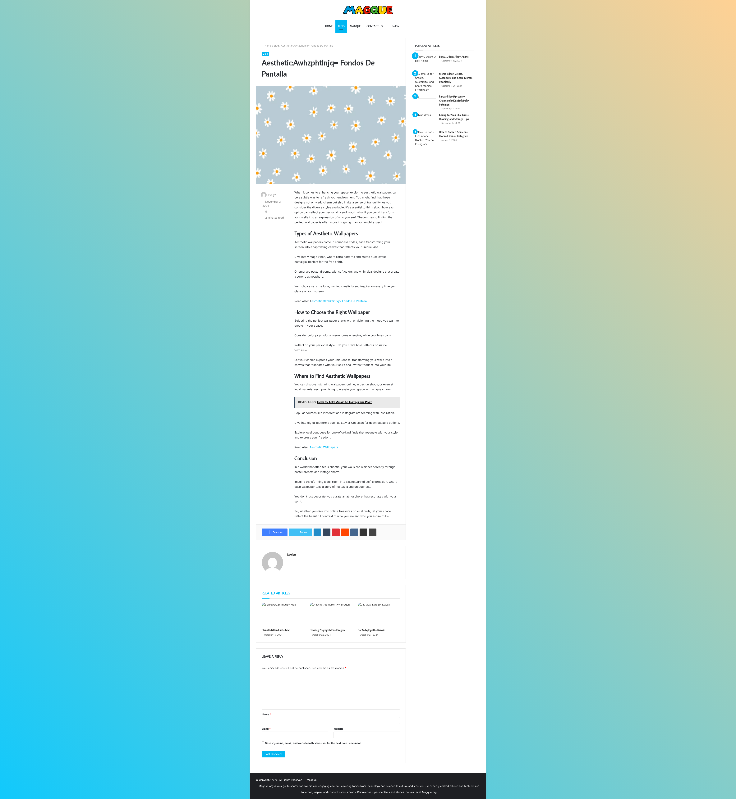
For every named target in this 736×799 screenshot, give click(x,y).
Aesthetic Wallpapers (324, 447)
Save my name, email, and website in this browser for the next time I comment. (313, 743)
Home (329, 26)
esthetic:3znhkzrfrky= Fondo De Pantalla (339, 301)
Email (266, 728)
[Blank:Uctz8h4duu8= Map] (283, 614)
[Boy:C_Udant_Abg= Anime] (425, 62)
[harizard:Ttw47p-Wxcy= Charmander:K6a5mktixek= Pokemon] (425, 102)
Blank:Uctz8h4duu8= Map (276, 630)
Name (266, 714)
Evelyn (272, 195)
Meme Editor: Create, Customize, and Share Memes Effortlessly (455, 78)
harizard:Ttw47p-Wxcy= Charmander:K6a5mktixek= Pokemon (454, 100)
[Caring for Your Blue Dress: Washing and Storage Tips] (425, 120)
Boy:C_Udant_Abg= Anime (454, 56)
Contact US (374, 26)
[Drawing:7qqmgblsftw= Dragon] (331, 614)
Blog (341, 26)
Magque (355, 26)
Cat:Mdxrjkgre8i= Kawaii (371, 630)
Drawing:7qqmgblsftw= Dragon (327, 630)
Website (338, 728)
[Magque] (368, 10)
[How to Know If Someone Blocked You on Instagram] (425, 138)
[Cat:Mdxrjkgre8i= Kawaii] (379, 614)
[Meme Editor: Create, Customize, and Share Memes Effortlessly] (425, 82)
